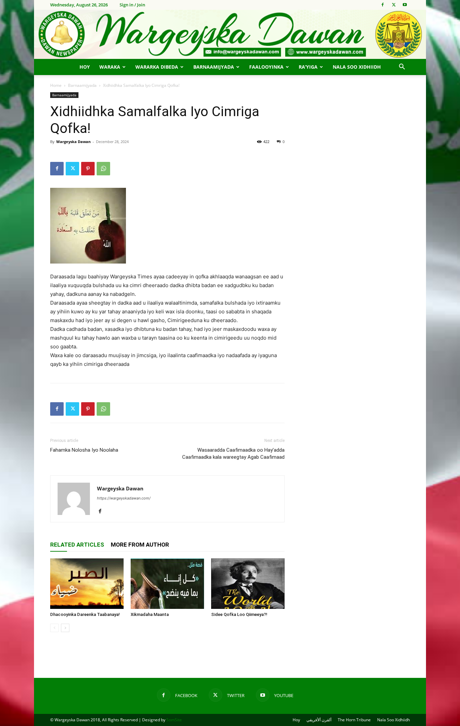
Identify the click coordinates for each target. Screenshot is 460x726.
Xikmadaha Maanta (150, 614)
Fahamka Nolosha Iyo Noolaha (84, 450)
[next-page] (65, 628)
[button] (402, 67)
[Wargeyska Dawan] (230, 34)
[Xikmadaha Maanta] (167, 583)
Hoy (84, 67)
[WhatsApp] (103, 168)
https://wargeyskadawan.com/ (124, 498)
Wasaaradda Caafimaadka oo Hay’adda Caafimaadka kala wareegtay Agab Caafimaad (233, 453)
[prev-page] (54, 628)
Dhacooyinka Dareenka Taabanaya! (85, 614)
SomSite (174, 720)
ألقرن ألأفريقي (318, 720)
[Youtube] (405, 4)
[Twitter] (394, 4)
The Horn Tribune (354, 720)
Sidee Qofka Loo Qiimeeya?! (239, 614)
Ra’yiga (308, 67)
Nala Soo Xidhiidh (357, 67)
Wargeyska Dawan (73, 141)
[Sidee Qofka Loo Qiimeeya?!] (248, 583)
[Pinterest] (88, 168)
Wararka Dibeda (156, 67)
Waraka (109, 67)
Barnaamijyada (213, 67)
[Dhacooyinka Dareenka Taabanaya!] (87, 583)
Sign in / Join (132, 5)
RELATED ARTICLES (77, 544)
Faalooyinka (266, 67)
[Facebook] (382, 4)
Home (56, 85)
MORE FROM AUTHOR (140, 544)
